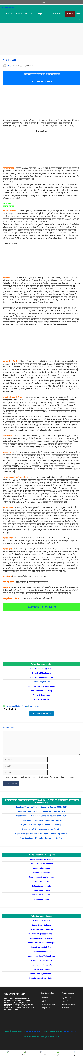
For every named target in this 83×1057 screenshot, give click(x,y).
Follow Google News (41, 682)
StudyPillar (8, 7)
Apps (78, 14)
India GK (44, 1001)
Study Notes (33, 706)
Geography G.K (43, 14)
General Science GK (48, 1004)
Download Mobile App (41, 673)
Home (8, 1055)
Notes (68, 14)
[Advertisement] (41, 39)
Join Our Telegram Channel (41, 677)
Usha (9, 66)
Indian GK (28, 14)
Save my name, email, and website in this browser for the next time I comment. (40, 777)
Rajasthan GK (45, 998)
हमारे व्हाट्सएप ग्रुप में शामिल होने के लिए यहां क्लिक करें (41, 74)
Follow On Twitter (41, 699)
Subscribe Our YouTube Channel (41, 686)
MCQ (8, 14)
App (74, 1055)
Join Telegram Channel (41, 81)
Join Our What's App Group (41, 668)
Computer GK (46, 1008)
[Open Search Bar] (79, 20)
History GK (57, 14)
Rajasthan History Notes (42, 606)
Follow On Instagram (41, 695)
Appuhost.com (71, 1031)
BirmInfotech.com (33, 1031)
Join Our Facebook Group (41, 691)
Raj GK (17, 14)
